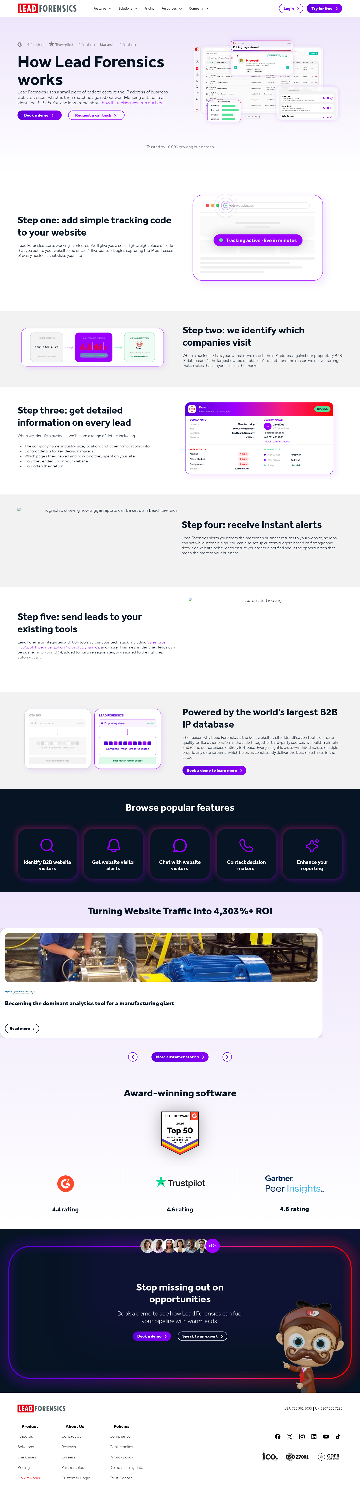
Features (25, 1437)
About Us (75, 1426)
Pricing (24, 1468)
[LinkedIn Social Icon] (314, 1436)
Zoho (57, 647)
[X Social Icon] (289, 1436)
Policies (122, 1426)
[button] (133, 1057)
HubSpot (25, 647)
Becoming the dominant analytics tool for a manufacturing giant (89, 1003)
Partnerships (72, 1468)
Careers (68, 1457)
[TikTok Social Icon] (338, 1436)
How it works (29, 1478)
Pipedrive (43, 647)
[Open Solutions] (136, 8)
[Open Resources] (180, 8)
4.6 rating (180, 1210)
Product (30, 1426)
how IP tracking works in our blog (133, 103)
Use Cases (27, 1457)
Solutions (26, 1447)
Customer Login (75, 1478)
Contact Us (71, 1437)
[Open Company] (206, 8)
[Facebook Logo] (277, 1436)
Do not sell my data (126, 1468)
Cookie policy (121, 1447)
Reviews (68, 1447)
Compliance (120, 1437)
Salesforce (156, 642)
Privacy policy (121, 1457)
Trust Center (121, 1478)
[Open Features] (110, 8)
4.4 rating (65, 1210)
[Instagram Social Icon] (302, 1436)
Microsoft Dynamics (81, 647)
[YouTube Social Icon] (326, 1436)
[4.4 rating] (65, 1183)
